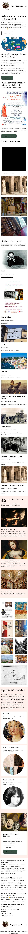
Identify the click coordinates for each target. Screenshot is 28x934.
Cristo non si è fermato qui (7, 277)
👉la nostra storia (10, 29)
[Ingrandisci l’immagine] (11, 603)
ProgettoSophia (17, 6)
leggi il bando (7, 77)
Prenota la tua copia (10, 851)
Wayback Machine (17, 931)
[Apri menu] (26, 6)
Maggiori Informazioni (9, 136)
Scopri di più (7, 33)
